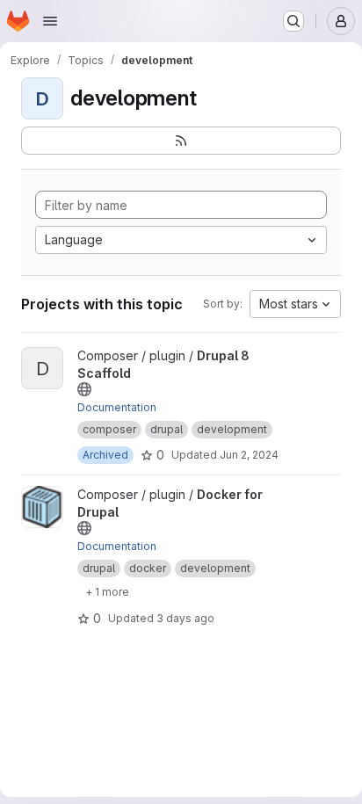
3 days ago (185, 618)
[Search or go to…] (293, 21)
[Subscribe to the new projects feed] (181, 141)
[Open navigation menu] (50, 21)
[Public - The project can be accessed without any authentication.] (84, 389)
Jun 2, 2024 (249, 454)
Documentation (116, 407)
